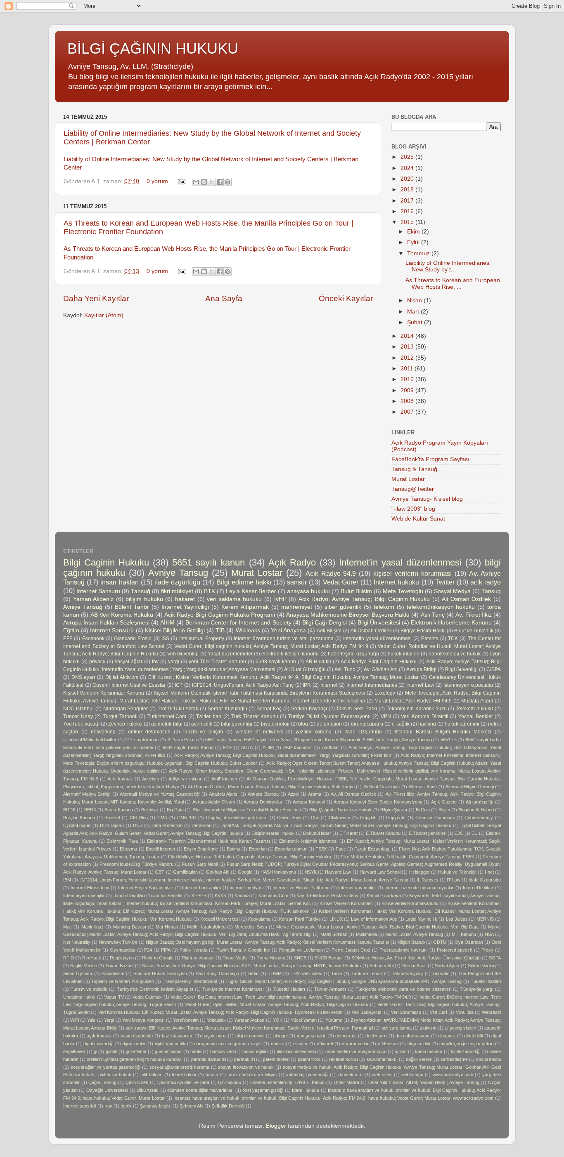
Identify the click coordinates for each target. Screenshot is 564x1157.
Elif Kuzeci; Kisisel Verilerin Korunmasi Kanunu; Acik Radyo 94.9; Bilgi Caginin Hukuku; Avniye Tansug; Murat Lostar (283, 677)
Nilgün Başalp (411, 942)
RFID (68, 957)
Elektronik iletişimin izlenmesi (308, 841)
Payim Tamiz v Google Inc (243, 949)
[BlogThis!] (204, 182)
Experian (258, 848)
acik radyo (485, 582)
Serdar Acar (414, 965)
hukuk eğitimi (255, 1051)
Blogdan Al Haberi (476, 809)
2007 (407, 412)
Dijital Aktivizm (121, 677)
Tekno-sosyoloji (407, 973)
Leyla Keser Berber (251, 591)
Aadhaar (330, 747)
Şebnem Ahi (191, 1105)
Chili (315, 817)
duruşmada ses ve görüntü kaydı (228, 1043)
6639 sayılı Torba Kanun (188, 747)
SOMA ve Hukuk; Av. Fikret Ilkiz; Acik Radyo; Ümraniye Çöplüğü (416, 957)
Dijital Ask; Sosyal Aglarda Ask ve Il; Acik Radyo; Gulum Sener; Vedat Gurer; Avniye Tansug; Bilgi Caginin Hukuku (335, 825)
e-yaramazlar (355, 1043)
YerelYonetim (186, 1020)
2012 (407, 358)
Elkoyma (128, 848)
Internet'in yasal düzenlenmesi (400, 562)
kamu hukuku (428, 1051)
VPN (386, 716)
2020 (407, 179)
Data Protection (167, 825)
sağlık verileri (419, 1059)
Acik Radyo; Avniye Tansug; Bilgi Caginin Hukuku (364, 599)
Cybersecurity (478, 817)
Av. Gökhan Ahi (381, 669)
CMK (162, 817)
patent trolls (309, 1059)
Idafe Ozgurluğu (485, 879)
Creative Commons (435, 817)
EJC (459, 833)
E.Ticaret (348, 833)
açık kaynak (99, 1035)
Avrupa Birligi (421, 669)
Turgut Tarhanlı (120, 716)
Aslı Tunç (433, 615)
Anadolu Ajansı (224, 794)
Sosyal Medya (452, 591)
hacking (427, 724)
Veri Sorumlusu (406, 1012)
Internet (328, 685)
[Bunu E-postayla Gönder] (196, 182)
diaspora (446, 1035)
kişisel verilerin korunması (412, 573)
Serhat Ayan (447, 965)
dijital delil (473, 1035)
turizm (212, 1074)
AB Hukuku (318, 662)
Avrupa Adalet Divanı (213, 801)
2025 (407, 157)
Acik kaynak (120, 778)
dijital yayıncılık (170, 1043)
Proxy (487, 949)
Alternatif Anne (422, 786)
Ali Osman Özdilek (466, 599)
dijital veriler (134, 1043)
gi (95, 1051)
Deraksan (201, 825)
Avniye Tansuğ (82, 607)
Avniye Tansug (178, 573)
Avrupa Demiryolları (264, 801)
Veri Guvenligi (183, 654)
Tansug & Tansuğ (414, 469)
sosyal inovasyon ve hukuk (246, 1067)
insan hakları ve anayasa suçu (355, 1051)
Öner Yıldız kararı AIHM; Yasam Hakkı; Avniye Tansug (423, 1082)
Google (245, 872)
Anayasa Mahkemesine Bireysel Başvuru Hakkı (348, 615)
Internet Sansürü (112, 630)
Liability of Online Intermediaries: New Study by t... (448, 266)
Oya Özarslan (469, 942)
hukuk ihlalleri (403, 654)
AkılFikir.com (224, 778)
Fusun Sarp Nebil (200, 864)
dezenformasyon (412, 1035)
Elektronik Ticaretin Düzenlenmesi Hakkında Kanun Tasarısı (208, 841)
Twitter (445, 582)
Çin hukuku (229, 1082)
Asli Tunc (344, 669)
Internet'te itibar (478, 887)
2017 (407, 201)
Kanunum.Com (273, 895)
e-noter (300, 1043)
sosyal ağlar (128, 662)
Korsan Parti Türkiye (300, 919)
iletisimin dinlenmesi (296, 1051)
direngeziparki (367, 724)
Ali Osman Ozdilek (371, 631)
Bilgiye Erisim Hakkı (422, 631)
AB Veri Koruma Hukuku (122, 615)
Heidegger (419, 872)
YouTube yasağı (81, 724)
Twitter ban (208, 716)
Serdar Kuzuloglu (227, 709)
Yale (91, 1020)
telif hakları (151, 1074)
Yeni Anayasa (288, 630)
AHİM (268, 747)
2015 (407, 222)
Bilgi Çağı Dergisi (324, 623)
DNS (137, 825)
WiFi (74, 1020)
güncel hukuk (168, 1051)
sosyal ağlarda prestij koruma (179, 1067)
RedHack (91, 957)
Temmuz (419, 253)
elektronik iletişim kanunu (290, 654)
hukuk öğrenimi (462, 724)
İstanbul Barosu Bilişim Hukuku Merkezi (443, 732)
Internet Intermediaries (371, 685)
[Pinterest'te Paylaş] (227, 182)
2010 (407, 379)
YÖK (277, 1020)
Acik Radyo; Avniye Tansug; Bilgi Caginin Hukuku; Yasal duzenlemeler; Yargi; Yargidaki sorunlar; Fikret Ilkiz (283, 755)
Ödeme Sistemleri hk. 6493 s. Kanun (287, 1082)
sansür (297, 582)
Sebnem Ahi (381, 965)
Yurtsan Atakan (249, 1020)
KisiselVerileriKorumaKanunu (410, 903)
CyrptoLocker (77, 825)
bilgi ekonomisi (250, 1035)
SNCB (300, 957)
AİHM (167, 623)
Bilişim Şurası (393, 809)
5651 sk (449, 739)
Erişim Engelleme (201, 848)
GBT (159, 872)
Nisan (415, 300)
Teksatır (440, 973)
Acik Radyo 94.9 (331, 573)
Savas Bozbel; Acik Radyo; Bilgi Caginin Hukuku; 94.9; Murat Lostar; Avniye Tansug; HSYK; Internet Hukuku (251, 965)
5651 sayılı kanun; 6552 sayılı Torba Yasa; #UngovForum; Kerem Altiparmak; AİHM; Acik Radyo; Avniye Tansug (318, 739)
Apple (293, 794)
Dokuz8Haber (317, 833)
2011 (407, 368)
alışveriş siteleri (460, 1027)
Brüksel (112, 817)
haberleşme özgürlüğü (353, 654)
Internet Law (420, 685)
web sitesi (382, 1074)
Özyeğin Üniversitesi (107, 1090)
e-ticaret (325, 1043)
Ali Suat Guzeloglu (381, 786)
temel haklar (184, 1074)
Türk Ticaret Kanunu (254, 716)
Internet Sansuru (98, 591)
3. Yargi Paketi (182, 739)
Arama (314, 794)
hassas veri (222, 1051)
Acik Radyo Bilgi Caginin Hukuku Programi (219, 615)
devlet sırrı (376, 1035)
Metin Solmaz (333, 934)
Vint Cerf (438, 1012)
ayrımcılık (201, 724)
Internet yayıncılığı (357, 887)
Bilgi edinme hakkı (243, 582)
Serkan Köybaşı (309, 709)
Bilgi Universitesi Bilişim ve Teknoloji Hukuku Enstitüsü (246, 809)
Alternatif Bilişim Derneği (470, 786)
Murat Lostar (408, 479)
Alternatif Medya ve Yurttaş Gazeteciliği (160, 794)
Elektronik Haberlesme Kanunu (451, 623)
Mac (67, 926)
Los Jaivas (457, 919)
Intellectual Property (201, 638)
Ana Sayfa (223, 298)
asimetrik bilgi (166, 724)
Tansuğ (140, 591)
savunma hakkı (382, 1059)
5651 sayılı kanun (208, 562)
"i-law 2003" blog (413, 509)
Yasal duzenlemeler (230, 654)
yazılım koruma (314, 732)
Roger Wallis (235, 957)
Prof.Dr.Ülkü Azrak (177, 709)
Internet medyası (247, 887)
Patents (429, 638)
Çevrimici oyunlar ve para (183, 1082)
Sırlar (253, 973)
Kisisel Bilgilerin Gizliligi (175, 630)
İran (108, 1105)
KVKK (220, 895)
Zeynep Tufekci (125, 724)
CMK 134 (187, 817)
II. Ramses (427, 879)
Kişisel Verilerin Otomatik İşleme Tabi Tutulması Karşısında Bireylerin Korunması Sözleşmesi (259, 693)
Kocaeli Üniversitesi (219, 919)
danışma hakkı (312, 1035)
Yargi (109, 1020)
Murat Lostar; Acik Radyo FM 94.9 (413, 701)
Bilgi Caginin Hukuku (106, 562)
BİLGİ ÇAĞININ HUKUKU (152, 48)
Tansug (491, 591)
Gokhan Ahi (217, 872)
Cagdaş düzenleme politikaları (237, 817)
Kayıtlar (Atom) (103, 315)
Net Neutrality (76, 942)
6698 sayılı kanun (276, 662)
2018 (407, 189)
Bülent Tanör (132, 607)
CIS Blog (139, 817)
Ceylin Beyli (289, 817)
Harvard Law (338, 872)
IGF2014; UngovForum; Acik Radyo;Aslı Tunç (243, 685)
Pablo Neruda (193, 949)
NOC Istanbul (78, 709)
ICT (178, 685)
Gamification (185, 872)
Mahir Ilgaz (92, 926)
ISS (165, 638)
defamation (329, 724)
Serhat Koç (269, 709)
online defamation (149, 732)
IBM (67, 879)
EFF (67, 638)
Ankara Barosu (263, 794)
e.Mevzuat (388, 1043)
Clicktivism (339, 817)
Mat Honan (167, 926)
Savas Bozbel (119, 965)
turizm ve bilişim (203, 732)
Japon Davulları (129, 895)
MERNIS (485, 919)
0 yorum (157, 181)
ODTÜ (439, 942)
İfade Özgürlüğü (363, 732)
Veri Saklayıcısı (367, 1012)
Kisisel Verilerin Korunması (346, 903)
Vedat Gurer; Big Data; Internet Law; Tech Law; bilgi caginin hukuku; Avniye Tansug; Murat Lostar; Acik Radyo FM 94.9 (291, 996)
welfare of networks (259, 732)
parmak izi (244, 1059)
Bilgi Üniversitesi (379, 623)
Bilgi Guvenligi (461, 669)
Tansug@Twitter (412, 489)
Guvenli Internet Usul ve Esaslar (129, 685)
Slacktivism (113, 973)
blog (303, 724)
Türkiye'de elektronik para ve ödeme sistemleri (403, 989)
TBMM (275, 973)
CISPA (493, 669)
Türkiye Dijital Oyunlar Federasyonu (329, 716)
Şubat (415, 322)
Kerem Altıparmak (245, 607)
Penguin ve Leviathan (301, 949)
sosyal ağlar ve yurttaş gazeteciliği (106, 1067)
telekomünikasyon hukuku (441, 607)
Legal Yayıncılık (421, 919)
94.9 (227, 747)
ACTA (247, 747)
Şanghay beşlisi (155, 1105)
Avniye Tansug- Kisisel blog (427, 499)
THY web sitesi (306, 973)
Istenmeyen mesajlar (84, 895)
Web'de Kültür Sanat (418, 519)
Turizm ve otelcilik (89, 989)
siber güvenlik (343, 607)
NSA (489, 934)
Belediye (149, 809)
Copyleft (368, 817)
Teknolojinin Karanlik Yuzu (416, 709)
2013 (407, 347)
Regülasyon (122, 957)
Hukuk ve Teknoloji (457, 872)
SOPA (495, 957)
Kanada (242, 895)
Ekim (414, 232)
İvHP (280, 599)
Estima (233, 848)
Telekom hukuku (474, 709)
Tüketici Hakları (289, 989)
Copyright (395, 817)
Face (341, 848)
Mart (414, 312)
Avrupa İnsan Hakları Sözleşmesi (106, 623)
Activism (150, 778)
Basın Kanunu (118, 809)
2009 (407, 390)
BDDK (69, 809)
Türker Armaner (330, 989)
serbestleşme (454, 1059)
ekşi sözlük (419, 1043)
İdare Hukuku (305, 1090)
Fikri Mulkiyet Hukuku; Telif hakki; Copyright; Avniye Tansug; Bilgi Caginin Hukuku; (250, 856)
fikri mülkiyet (177, 591)
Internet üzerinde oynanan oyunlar (419, 887)
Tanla (336, 973)
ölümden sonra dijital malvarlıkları (200, 1090)
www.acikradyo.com (453, 1074)
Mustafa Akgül (477, 701)
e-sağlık (401, 724)
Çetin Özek (137, 1082)
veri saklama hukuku (234, 599)
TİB (220, 630)
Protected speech (455, 949)
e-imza (277, 1043)
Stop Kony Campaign (217, 973)
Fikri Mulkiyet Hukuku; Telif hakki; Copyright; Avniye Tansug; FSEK (407, 856)
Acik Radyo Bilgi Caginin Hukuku (379, 662)
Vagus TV (113, 996)
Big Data (175, 809)
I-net (489, 872)
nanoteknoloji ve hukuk (455, 654)
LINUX (336, 919)
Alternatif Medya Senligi (86, 794)
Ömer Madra (347, 1082)
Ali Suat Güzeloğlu (305, 669)
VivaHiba (465, 1012)
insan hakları (119, 582)
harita (195, 1051)
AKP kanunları (298, 747)
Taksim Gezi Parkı (356, 709)
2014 (407, 336)
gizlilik (111, 1051)
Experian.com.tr (291, 848)
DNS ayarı (83, 677)
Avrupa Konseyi (309, 801)
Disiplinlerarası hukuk (272, 833)
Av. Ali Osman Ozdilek (354, 794)
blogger (280, 1035)
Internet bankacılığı (201, 887)
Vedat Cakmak (147, 996)
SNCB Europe (329, 957)
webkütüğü (412, 1074)
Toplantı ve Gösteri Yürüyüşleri (122, 981)
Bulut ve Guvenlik (473, 631)
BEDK (90, 809)
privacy (97, 662)
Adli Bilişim (329, 631)
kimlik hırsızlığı (466, 1051)
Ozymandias (122, 949)
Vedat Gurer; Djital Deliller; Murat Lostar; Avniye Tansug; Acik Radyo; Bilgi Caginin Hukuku (276, 1004)
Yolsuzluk (216, 1020)
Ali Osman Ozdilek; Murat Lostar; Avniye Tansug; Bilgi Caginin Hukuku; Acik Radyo (271, 786)
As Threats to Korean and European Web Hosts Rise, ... (452, 283)
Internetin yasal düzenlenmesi (377, 638)
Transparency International (190, 981)
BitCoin (423, 809)
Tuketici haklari (486, 981)
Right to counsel (198, 957)
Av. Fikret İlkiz (473, 615)
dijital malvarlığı (98, 1043)
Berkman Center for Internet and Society (238, 623)
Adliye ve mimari (185, 778)
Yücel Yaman (304, 1020)
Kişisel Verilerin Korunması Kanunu (103, 693)
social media (488, 1059)
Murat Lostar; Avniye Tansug (414, 934)
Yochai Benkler (475, 716)
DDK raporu (112, 825)
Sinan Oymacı (77, 973)
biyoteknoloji (275, 724)
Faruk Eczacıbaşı (372, 848)
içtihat (401, 1051)
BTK (209, 591)
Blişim (444, 809)
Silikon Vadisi (480, 965)
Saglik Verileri (83, 965)
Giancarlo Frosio (133, 638)
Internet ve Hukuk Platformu (301, 887)
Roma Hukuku (270, 957)
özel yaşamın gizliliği (262, 1090)
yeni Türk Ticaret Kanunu (217, 662)
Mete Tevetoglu (403, 591)
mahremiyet (296, 607)
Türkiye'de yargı (476, 989)
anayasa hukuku (308, 591)
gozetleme (136, 1051)
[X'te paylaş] (212, 182)
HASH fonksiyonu (278, 872)
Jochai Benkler (168, 895)
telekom (384, 607)
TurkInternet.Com (166, 716)
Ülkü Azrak (148, 1090)
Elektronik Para (122, 841)
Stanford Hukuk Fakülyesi (159, 973)
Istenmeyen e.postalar (468, 685)
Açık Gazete (444, 801)
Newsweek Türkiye (118, 942)
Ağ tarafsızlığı (480, 801)
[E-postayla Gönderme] (181, 181)
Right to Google (157, 957)
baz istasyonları (178, 1035)
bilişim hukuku (144, 599)
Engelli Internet (160, 848)
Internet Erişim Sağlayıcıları (145, 887)
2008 (407, 401)
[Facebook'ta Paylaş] (220, 182)
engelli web (74, 1051)
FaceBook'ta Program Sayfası (430, 459)
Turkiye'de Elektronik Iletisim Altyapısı (155, 989)
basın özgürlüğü (137, 1035)
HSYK (311, 872)
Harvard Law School (380, 872)
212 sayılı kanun (142, 739)
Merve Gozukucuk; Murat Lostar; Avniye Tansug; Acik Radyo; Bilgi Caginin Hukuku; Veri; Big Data (377, 926)
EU (475, 833)
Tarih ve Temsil (366, 973)
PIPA (166, 949)
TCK (453, 638)
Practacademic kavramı (403, 949)
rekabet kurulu (343, 1059)
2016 (407, 211)
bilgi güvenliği (236, 724)
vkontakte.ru (350, 1074)
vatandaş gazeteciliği (307, 1074)
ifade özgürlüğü (177, 582)
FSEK (321, 848)
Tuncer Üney (78, 716)
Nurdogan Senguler (125, 709)
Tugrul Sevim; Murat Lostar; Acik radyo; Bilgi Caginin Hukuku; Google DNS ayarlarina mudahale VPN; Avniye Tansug (343, 981)
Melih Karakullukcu (206, 926)
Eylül (414, 242)
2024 (407, 168)
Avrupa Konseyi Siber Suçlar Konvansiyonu (378, 801)
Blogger (276, 1126)
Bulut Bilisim (356, 591)
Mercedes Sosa (251, 926)
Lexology (384, 693)
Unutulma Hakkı (79, 996)
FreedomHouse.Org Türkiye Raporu (136, 864)
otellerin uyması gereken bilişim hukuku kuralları (134, 1059)
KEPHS (199, 895)
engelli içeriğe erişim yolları (466, 1043)
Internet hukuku (396, 582)
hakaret (185, 599)
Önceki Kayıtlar (346, 298)
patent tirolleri (276, 1059)
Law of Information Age (374, 919)
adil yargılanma (397, 1027)
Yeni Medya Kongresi (143, 1020)
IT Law (453, 879)
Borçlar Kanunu (79, 817)
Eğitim (71, 630)
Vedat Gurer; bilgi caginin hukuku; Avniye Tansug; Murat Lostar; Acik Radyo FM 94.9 (271, 646)
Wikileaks (248, 630)
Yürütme (333, 1020)
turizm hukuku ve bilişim (252, 1074)
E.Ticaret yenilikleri (427, 833)
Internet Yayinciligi (185, 607)
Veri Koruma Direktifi (424, 716)
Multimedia (366, 934)
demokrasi (345, 1035)
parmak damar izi (208, 1059)
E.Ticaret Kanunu (383, 833)
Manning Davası (129, 926)
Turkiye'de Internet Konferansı (233, 989)
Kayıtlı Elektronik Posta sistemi (327, 895)
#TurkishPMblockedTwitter (89, 739)
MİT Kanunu (464, 934)
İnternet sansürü (79, 1105)
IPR (307, 685)
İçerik (126, 1105)
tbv (155, 662)
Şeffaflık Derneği (227, 1105)
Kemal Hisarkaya (384, 895)
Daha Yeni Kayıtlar (96, 298)
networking (103, 732)
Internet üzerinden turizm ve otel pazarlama (283, 638)
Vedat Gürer (340, 582)
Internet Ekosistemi (90, 887)
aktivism (428, 1027)
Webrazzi (491, 1012)
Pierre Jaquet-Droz (351, 949)
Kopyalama (259, 919)
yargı (173, 662)
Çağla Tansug (102, 1082)
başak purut (214, 1035)
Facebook (93, 638)
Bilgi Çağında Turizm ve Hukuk (340, 809)
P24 (148, 949)
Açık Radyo (292, 562)
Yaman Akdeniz (93, 599)
